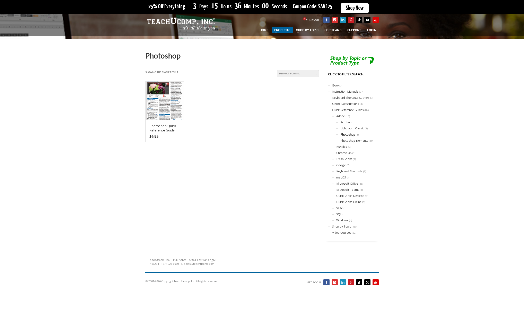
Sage (339, 208)
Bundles (341, 147)
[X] (367, 20)
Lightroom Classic (352, 128)
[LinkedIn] (343, 20)
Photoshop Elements (354, 140)
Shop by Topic (341, 226)
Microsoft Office (347, 183)
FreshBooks (344, 159)
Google (341, 165)
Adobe (340, 116)
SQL (339, 214)
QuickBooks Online (348, 202)
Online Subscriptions (345, 104)
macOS (341, 177)
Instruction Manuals (345, 91)
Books (336, 85)
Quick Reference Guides (348, 110)
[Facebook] (326, 20)
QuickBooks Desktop (350, 196)
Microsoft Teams (347, 190)
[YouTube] (376, 20)
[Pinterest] (351, 20)
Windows (342, 220)
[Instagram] (335, 20)
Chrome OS (344, 153)
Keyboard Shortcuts (349, 171)
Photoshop (347, 134)
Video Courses (341, 232)
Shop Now (355, 8)
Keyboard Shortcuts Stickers (350, 98)
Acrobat (345, 122)
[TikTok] (359, 20)
